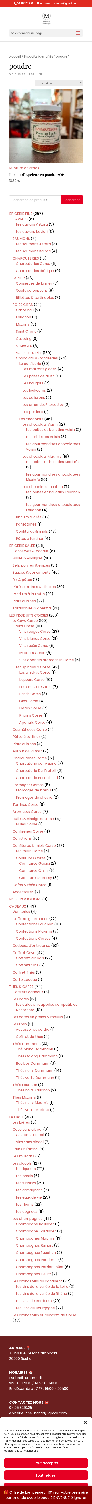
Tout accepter (46, 1463)
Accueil (15, 56)
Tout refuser (46, 1475)
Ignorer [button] (80, 1497)
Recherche (72, 200)
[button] (85, 1422)
